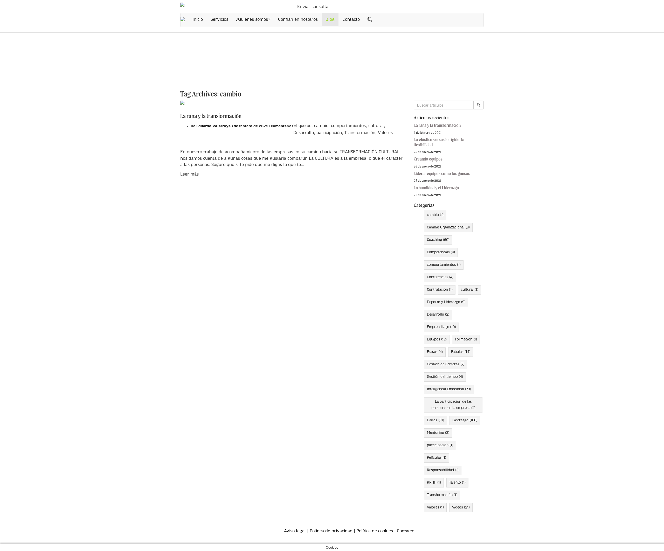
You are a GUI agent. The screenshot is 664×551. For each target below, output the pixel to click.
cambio (321, 126)
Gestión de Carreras (445, 364)
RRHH (434, 483)
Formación (466, 339)
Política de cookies (374, 531)
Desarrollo (303, 133)
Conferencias (440, 277)
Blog (330, 19)
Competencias (441, 252)
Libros (435, 420)
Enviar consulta (312, 7)
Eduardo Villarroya (213, 126)
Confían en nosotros (298, 19)
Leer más (189, 174)
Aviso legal (295, 531)
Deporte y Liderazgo (446, 302)
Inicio (197, 19)
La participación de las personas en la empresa (453, 405)
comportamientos (348, 126)
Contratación (440, 290)
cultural (376, 126)
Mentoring (438, 433)
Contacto (351, 19)
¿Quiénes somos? (253, 19)
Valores (385, 133)
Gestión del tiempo (445, 377)
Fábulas (460, 352)
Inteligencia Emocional (449, 389)
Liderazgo (464, 420)
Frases (435, 352)
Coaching (438, 240)
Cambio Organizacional (448, 227)
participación (329, 133)
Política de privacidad (331, 531)
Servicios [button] (219, 19)
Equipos (437, 339)
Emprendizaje (441, 327)
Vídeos (461, 508)
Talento (457, 483)
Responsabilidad (443, 470)
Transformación (359, 133)
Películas (436, 458)
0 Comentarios (280, 126)
